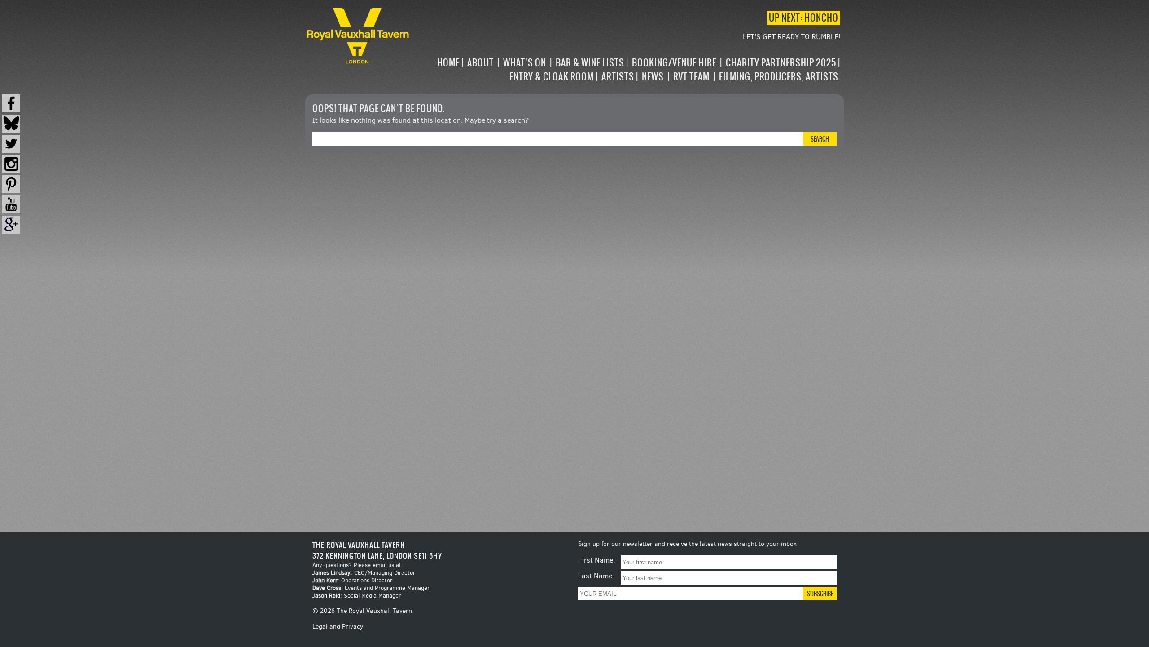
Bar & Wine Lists (590, 63)
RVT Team (691, 77)
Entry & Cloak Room (551, 77)
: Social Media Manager (356, 595)
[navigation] (625, 70)
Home (448, 63)
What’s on (524, 63)
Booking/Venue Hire (674, 63)
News (653, 77)
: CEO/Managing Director (363, 572)
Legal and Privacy (337, 626)
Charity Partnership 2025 (781, 63)
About (480, 63)
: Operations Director (352, 580)
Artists (617, 77)
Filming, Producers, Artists (778, 77)
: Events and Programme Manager (371, 588)
